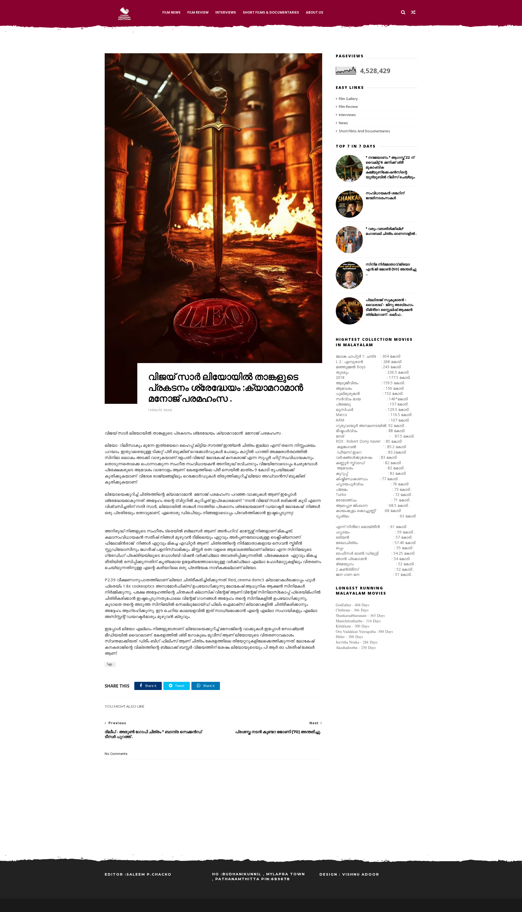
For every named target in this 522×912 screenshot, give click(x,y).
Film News (171, 12)
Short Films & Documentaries (271, 12)
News (343, 122)
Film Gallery (348, 98)
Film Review (198, 12)
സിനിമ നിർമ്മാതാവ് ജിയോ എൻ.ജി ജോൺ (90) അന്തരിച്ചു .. (391, 269)
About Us (314, 12)
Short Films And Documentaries (364, 131)
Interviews (225, 12)
